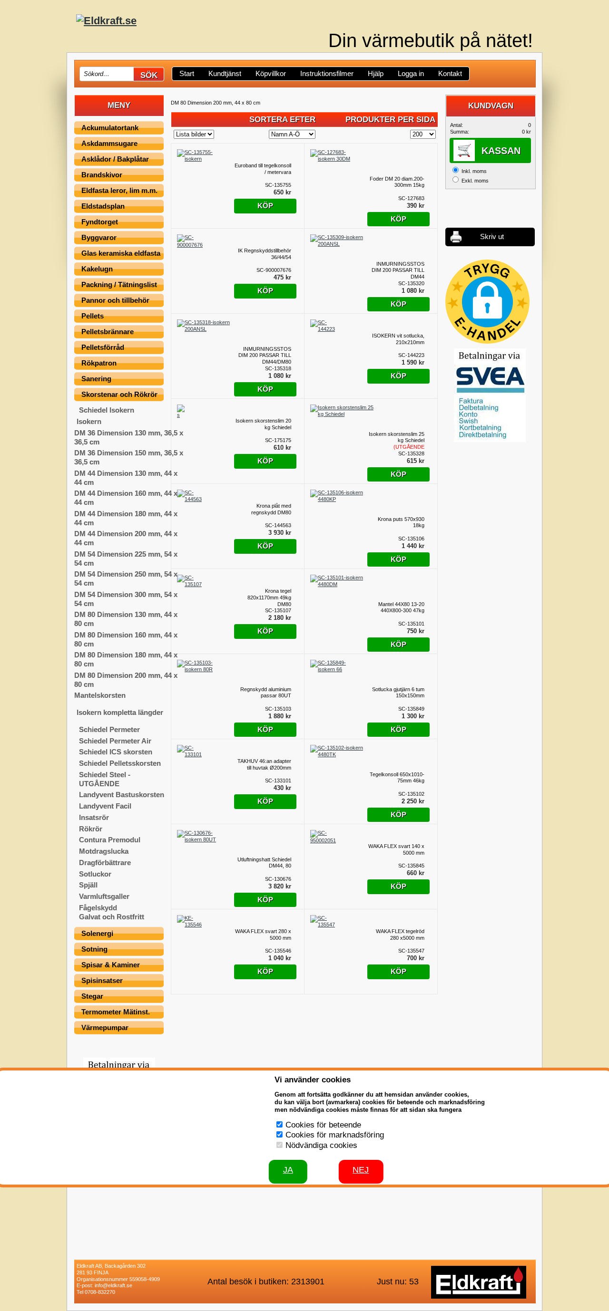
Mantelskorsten (100, 695)
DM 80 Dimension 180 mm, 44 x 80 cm (125, 659)
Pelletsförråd (102, 347)
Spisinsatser (102, 980)
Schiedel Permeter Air (115, 741)
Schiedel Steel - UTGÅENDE (104, 779)
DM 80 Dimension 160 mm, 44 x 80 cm (125, 639)
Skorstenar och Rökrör (119, 394)
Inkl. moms (474, 171)
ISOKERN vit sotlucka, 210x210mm (398, 339)
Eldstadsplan (103, 206)
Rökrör (90, 829)
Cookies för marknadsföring (334, 1134)
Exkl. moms (475, 180)
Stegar (92, 996)
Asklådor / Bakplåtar (115, 159)
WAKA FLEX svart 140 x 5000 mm (396, 849)
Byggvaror (99, 237)
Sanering (96, 379)
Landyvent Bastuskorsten (121, 794)
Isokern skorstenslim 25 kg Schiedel (396, 441)
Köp (265, 206)
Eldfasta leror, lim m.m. (119, 190)
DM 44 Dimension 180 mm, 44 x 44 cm (125, 518)
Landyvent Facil (105, 806)
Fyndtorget (99, 222)
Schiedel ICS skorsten (115, 752)
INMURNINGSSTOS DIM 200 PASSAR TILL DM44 (398, 270)
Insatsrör (94, 817)
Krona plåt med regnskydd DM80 (271, 509)
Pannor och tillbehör (115, 300)
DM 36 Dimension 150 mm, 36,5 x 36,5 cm (128, 457)
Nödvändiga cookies (321, 1145)
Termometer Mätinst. (115, 1012)
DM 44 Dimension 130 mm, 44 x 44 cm (125, 477)
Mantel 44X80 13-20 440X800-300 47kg (401, 607)
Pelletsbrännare (107, 332)
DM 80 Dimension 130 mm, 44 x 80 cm (125, 618)
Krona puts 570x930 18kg (401, 522)
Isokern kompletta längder (120, 712)
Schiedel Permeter (109, 729)
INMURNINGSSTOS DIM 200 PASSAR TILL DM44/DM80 (264, 355)
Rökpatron (99, 363)
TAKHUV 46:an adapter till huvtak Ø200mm (264, 764)
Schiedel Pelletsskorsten (120, 763)
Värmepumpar (104, 1027)
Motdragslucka (103, 851)
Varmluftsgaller (104, 896)
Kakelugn (97, 269)
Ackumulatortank (109, 128)
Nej (361, 1170)
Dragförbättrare (105, 862)
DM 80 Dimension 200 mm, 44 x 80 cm (125, 679)
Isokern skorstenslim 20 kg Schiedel (263, 424)
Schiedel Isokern (106, 410)
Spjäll (88, 885)
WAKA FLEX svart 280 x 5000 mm (263, 934)
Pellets (92, 316)
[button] (487, 302)
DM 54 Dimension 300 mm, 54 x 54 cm (125, 598)
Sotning (94, 949)
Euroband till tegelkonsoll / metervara (263, 169)
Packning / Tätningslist (119, 284)
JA (288, 1170)
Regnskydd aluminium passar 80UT (265, 692)
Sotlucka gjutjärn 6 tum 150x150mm (398, 692)
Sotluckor (95, 874)
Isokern (89, 421)
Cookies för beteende (323, 1124)
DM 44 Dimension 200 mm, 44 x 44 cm (125, 538)
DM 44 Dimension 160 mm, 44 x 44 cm (125, 497)
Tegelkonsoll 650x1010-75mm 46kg (397, 777)
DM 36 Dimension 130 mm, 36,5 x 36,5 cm (128, 437)
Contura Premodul (109, 840)
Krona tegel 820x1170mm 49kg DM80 (269, 597)
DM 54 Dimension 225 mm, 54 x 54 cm (125, 558)
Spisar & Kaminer (110, 965)
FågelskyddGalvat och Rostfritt (111, 912)
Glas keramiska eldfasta (120, 253)
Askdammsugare (109, 143)
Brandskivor (101, 175)
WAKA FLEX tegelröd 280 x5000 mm (400, 934)
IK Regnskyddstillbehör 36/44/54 (264, 254)
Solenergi (97, 933)
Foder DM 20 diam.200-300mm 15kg (397, 182)
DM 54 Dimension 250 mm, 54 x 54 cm (125, 578)
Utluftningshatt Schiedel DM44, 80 (264, 863)
